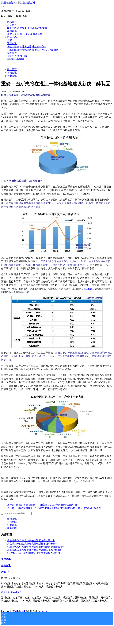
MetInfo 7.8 (19, 611)
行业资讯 (12, 75)
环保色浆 (88, 288)
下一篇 (55, 508)
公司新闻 (12, 522)
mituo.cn (43, 611)
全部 (9, 34)
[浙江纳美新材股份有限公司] (57, 2)
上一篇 (42, 504)
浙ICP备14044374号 (11, 592)
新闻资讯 (12, 72)
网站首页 (12, 21)
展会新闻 (12, 528)
